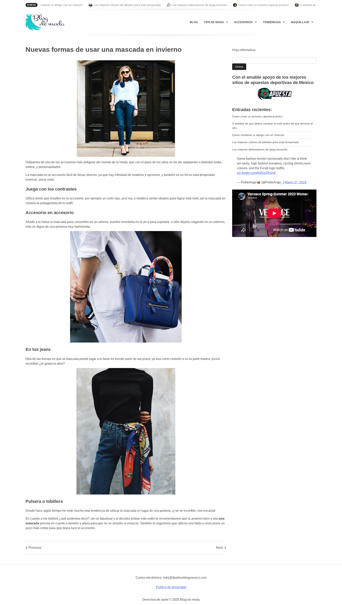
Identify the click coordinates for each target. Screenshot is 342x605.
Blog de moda (190, 599)
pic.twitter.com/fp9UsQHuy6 (256, 173)
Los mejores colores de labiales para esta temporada (111, 5)
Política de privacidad (171, 587)
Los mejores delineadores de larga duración (183, 5)
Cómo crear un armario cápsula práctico (247, 5)
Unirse (239, 66)
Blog (194, 22)
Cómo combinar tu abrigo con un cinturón (40, 5)
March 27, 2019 (295, 182)
